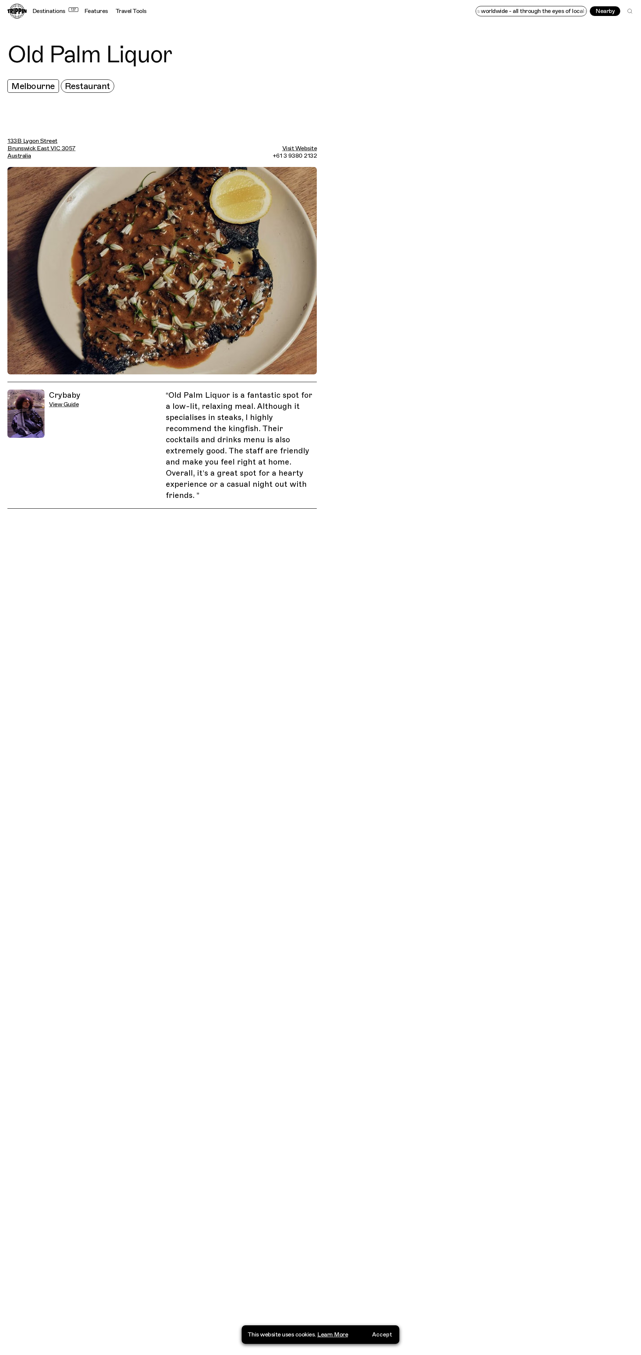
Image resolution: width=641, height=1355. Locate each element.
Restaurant (87, 86)
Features (96, 11)
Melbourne (33, 86)
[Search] (630, 11)
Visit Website (299, 148)
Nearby (605, 11)
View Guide (64, 404)
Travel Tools (131, 11)
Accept (382, 1334)
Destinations (54, 11)
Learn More (332, 1334)
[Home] (17, 11)
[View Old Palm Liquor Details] (483, 700)
